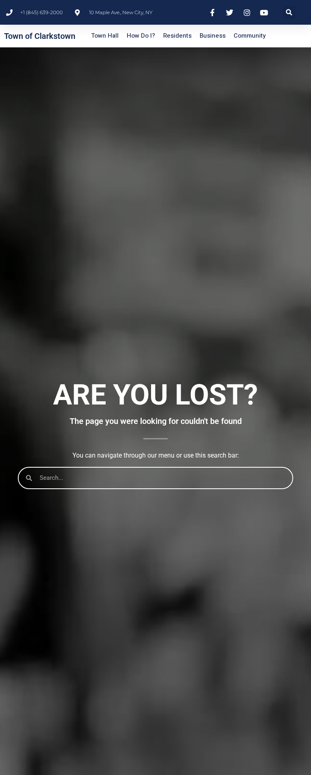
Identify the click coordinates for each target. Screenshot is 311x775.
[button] (289, 12)
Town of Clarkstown (39, 36)
